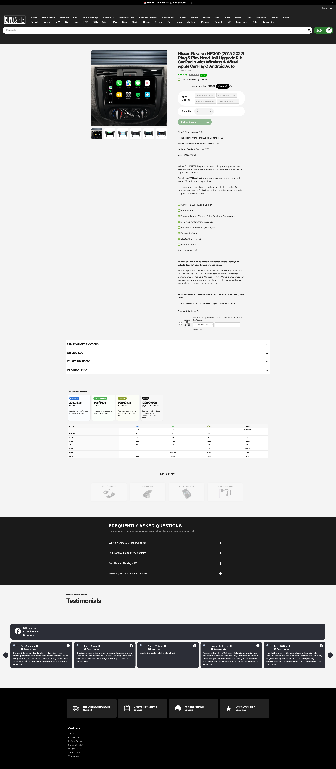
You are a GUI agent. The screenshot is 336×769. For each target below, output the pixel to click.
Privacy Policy (75, 748)
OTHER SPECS (75, 352)
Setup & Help (74, 752)
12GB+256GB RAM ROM (228, 101)
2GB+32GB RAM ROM (204, 95)
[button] (145, 664)
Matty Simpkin (281, 646)
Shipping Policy (75, 745)
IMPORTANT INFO (77, 369)
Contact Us (73, 737)
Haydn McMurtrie (156, 646)
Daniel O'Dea (217, 646)
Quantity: (187, 111)
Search (71, 733)
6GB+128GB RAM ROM (205, 101)
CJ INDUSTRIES (184, 70)
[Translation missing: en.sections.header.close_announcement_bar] (332, 2)
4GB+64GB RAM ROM (226, 95)
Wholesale (73, 756)
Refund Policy (75, 741)
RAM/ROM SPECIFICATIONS (83, 344)
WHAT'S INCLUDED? (78, 361)
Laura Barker (27, 646)
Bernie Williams (92, 646)
